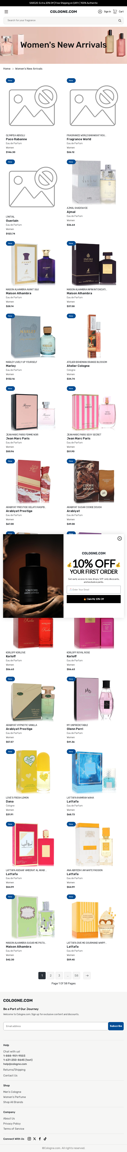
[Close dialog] (120, 538)
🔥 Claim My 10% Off (94, 599)
